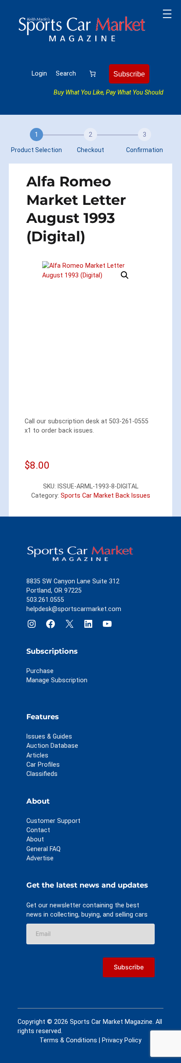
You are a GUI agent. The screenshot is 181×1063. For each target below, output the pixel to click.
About (35, 839)
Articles (37, 755)
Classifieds (42, 773)
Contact (38, 830)
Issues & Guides (49, 736)
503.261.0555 (45, 599)
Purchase (40, 670)
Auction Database (52, 745)
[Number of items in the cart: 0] (92, 73)
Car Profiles (43, 764)
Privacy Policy (121, 1040)
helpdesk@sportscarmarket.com (73, 608)
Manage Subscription (56, 680)
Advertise (40, 858)
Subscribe (129, 74)
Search (66, 73)
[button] (125, 275)
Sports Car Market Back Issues (105, 495)
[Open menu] (167, 14)
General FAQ (43, 848)
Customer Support (53, 820)
